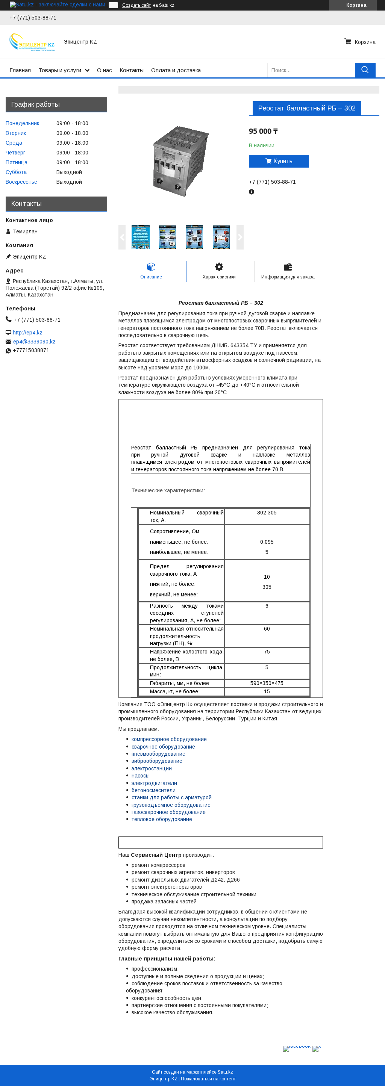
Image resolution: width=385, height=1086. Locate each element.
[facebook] (297, 1046)
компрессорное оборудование (169, 739)
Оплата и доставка (176, 70)
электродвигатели (154, 783)
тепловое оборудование (162, 819)
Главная (20, 70)
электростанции (152, 768)
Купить (283, 161)
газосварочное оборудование (169, 812)
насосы (141, 776)
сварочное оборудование (163, 747)
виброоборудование (157, 761)
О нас (104, 70)
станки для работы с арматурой (172, 797)
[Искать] (365, 70)
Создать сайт (136, 5)
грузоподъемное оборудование (171, 805)
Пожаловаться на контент (208, 1078)
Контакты (132, 70)
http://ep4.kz (27, 333)
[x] (316, 1046)
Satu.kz (225, 1072)
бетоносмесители (154, 790)
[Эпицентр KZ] (32, 42)
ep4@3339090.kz (34, 342)
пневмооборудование (158, 754)
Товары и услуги (59, 70)
